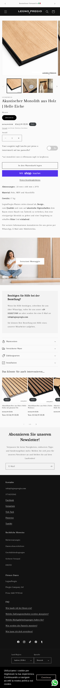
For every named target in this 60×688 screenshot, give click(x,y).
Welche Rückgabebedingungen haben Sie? (25, 620)
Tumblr (9, 523)
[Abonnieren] (51, 466)
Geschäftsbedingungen (15, 552)
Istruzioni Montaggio (30, 261)
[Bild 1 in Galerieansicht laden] (14, 86)
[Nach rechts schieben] (57, 86)
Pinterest (10, 518)
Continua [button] (46, 677)
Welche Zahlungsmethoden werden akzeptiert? (27, 614)
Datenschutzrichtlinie (15, 546)
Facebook (10, 500)
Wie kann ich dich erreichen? (19, 631)
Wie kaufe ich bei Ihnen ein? (19, 608)
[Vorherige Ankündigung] (5, 4)
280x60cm (9, 118)
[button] (6, 12)
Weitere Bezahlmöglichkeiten (30, 180)
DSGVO (9, 565)
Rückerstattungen (13, 540)
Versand (4, 128)
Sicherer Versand (13, 559)
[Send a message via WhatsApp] (55, 683)
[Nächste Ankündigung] (55, 4)
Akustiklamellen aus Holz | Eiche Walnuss (40, 407)
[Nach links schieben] (3, 86)
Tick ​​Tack (10, 512)
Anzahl (4, 133)
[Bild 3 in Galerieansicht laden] (46, 86)
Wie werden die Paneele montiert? (21, 625)
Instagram (10, 506)
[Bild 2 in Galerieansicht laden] (30, 86)
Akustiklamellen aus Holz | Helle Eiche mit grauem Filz (14, 407)
